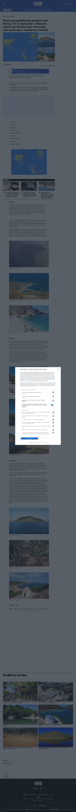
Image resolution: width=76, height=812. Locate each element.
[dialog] (38, 406)
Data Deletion (31, 442)
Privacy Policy (44, 442)
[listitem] (38, 389)
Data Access (38, 442)
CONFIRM (29, 438)
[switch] (52, 392)
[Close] (58, 369)
